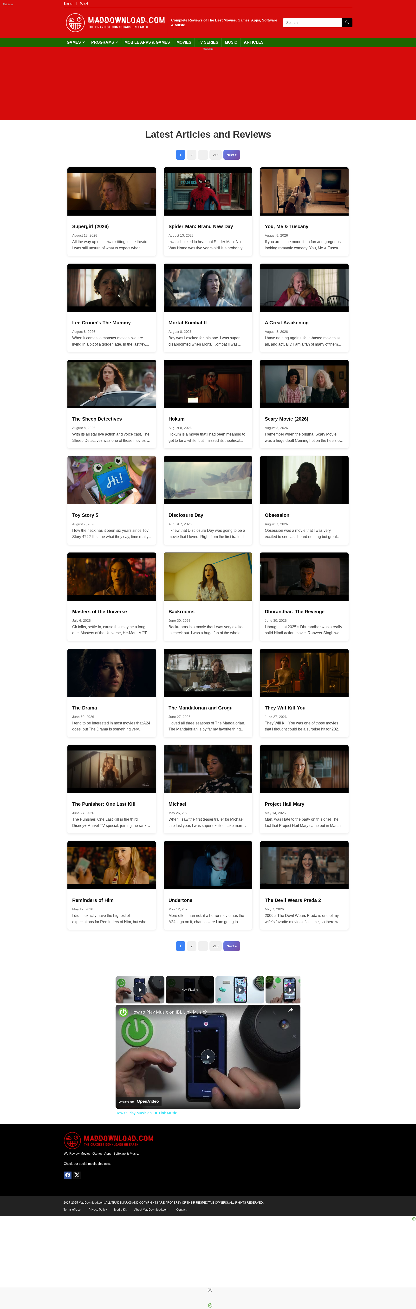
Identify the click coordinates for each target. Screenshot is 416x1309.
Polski (84, 3)
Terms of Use (72, 1209)
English (68, 3)
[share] (290, 1009)
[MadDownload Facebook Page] (68, 1175)
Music (231, 42)
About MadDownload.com (151, 1209)
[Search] (347, 22)
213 (216, 155)
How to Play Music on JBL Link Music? (168, 1012)
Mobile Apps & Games (147, 42)
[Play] (240, 990)
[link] (123, 1012)
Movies (183, 42)
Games (74, 42)
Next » (232, 155)
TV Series (208, 42)
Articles (254, 42)
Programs (102, 42)
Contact (181, 1209)
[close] (210, 1290)
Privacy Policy (98, 1209)
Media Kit (120, 1209)
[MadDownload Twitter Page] (77, 1175)
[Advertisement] (208, 86)
